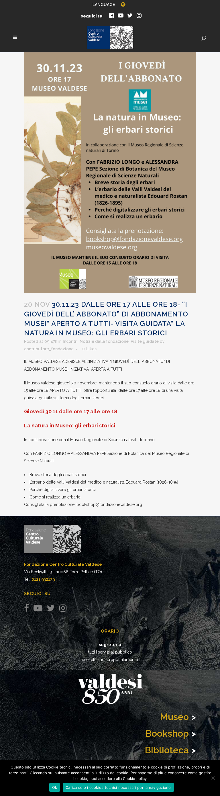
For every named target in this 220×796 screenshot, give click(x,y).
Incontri (70, 341)
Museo (174, 716)
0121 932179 (43, 579)
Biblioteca (167, 750)
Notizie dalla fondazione (104, 341)
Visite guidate (145, 341)
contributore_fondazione (49, 349)
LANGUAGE (104, 4)
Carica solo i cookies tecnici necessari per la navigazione (118, 787)
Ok (54, 787)
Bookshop (167, 733)
